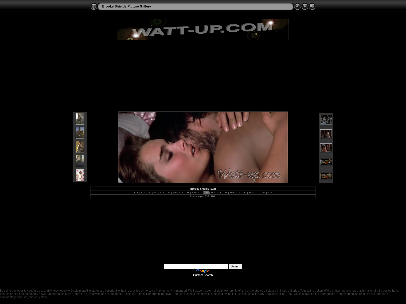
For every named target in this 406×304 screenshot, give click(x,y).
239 (257, 192)
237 (244, 192)
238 (251, 192)
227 (181, 192)
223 (155, 192)
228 (187, 192)
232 (212, 192)
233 (219, 192)
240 (263, 192)
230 (200, 192)
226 (174, 192)
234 (225, 192)
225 (168, 192)
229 (193, 192)
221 (143, 192)
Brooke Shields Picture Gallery (126, 6)
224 (162, 192)
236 (238, 192)
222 (149, 192)
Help (213, 196)
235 (231, 192)
